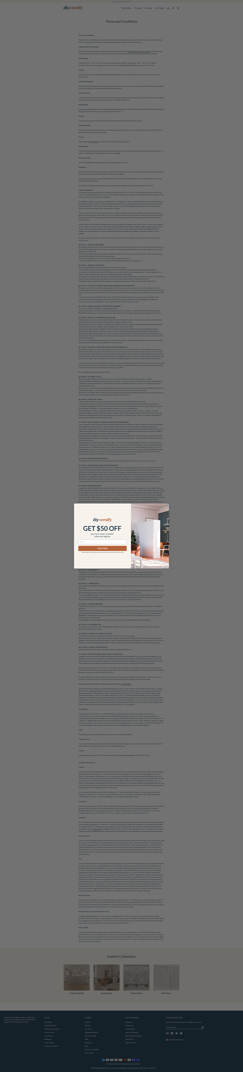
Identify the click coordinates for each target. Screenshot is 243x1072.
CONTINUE (102, 548)
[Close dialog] (167, 505)
